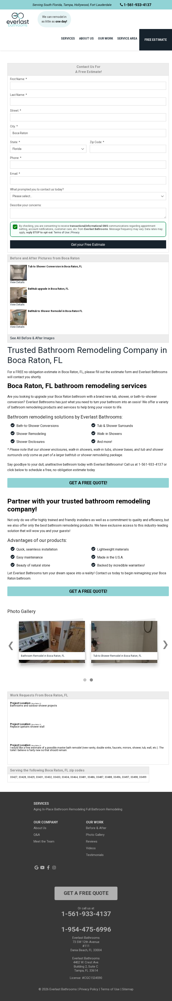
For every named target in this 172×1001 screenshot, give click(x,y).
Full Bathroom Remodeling (104, 809)
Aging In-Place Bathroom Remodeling (59, 809)
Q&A (37, 835)
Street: (15, 110)
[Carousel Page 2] (91, 679)
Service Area (127, 38)
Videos (91, 848)
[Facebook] (48, 867)
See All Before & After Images (32, 338)
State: (15, 142)
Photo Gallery (95, 835)
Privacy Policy (88, 989)
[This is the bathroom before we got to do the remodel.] (52, 642)
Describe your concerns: (26, 205)
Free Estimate (156, 39)
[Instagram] (54, 867)
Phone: (15, 158)
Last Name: (18, 94)
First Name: (18, 79)
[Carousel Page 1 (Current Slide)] (84, 679)
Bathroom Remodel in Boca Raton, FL (42, 655)
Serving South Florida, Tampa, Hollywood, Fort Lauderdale (72, 5)
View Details (17, 282)
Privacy (75, 232)
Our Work (105, 38)
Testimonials (95, 855)
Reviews (91, 841)
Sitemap (127, 989)
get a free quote (86, 893)
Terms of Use (61, 232)
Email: (15, 173)
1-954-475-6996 (86, 929)
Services (68, 38)
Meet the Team (44, 841)
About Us (86, 38)
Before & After (96, 828)
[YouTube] (42, 867)
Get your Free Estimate (88, 244)
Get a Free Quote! (88, 482)
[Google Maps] (36, 867)
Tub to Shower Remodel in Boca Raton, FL (117, 655)
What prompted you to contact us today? (37, 189)
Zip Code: (97, 142)
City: (14, 126)
